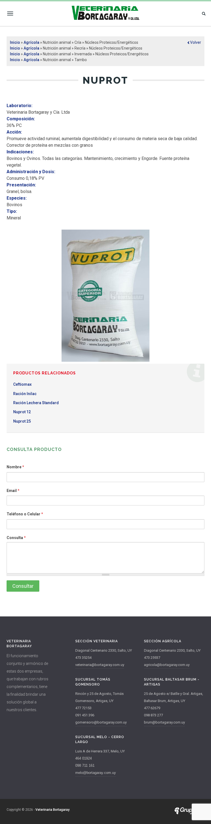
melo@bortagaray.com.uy (95, 773)
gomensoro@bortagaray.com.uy (101, 722)
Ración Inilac (25, 393)
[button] (194, 42)
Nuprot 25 (22, 421)
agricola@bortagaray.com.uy (167, 665)
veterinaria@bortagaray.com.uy (99, 665)
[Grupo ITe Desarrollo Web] (189, 813)
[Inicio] (105, 13)
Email (13, 490)
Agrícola (31, 42)
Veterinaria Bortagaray (52, 810)
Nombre (15, 467)
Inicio (15, 42)
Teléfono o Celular (25, 514)
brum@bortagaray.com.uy (164, 722)
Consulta (16, 537)
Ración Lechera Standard (36, 403)
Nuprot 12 (22, 412)
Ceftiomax (22, 384)
